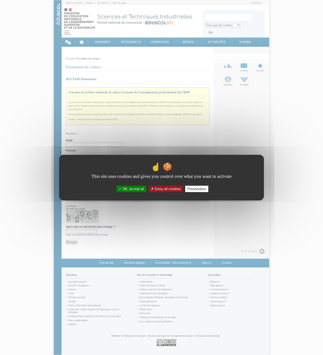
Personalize (196, 189)
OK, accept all (133, 189)
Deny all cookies (167, 189)
